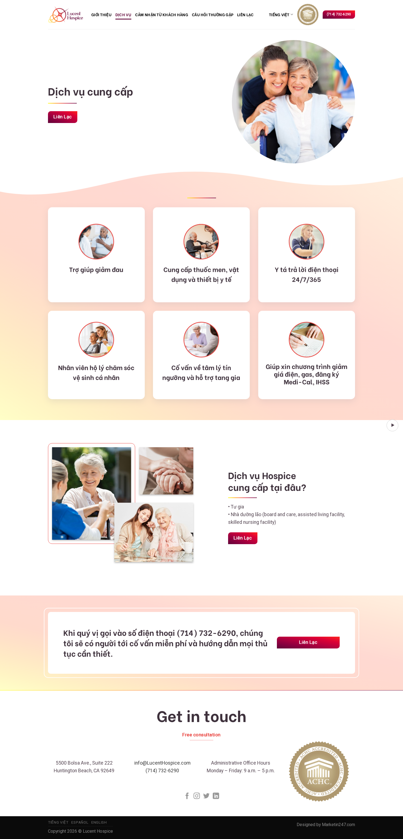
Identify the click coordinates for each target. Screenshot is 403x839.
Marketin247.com (338, 824)
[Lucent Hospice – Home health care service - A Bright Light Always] (65, 14)
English (99, 822)
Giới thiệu (101, 14)
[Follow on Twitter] (206, 796)
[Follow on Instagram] (197, 796)
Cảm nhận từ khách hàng (161, 14)
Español (79, 822)
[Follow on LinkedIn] (216, 796)
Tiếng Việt (279, 14)
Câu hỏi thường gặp (212, 14)
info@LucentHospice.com (162, 763)
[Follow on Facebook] (187, 796)
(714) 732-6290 (162, 770)
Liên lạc (245, 14)
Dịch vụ (123, 14)
